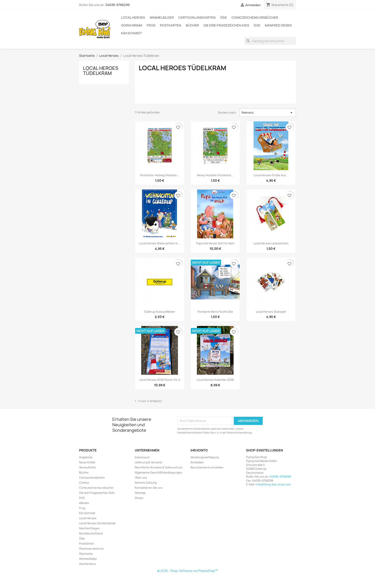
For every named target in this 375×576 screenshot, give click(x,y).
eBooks (84, 503)
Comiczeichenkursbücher (254, 17)
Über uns (141, 477)
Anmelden (197, 462)
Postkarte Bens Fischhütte (215, 311)
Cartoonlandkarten (197, 17)
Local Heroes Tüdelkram (100, 71)
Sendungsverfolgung (204, 457)
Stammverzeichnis (91, 548)
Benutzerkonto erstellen (207, 467)
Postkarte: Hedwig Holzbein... (159, 175)
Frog (151, 25)
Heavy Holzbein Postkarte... (215, 175)
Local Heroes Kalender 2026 (215, 380)
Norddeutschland (91, 533)
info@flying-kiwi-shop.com (273, 484)
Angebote (86, 457)
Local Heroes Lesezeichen (270, 243)
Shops (139, 498)
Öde (223, 17)
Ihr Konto (199, 450)
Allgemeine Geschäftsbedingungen (158, 472)
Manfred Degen (278, 25)
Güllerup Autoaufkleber (159, 311)
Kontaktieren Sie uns (149, 488)
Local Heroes (133, 17)
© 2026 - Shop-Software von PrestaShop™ (187, 571)
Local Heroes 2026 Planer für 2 (159, 380)
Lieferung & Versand (148, 462)
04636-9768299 (117, 5)
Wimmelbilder (162, 17)
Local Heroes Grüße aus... (271, 175)
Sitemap (140, 493)
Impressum (142, 457)
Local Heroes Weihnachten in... (159, 243)
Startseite (86, 554)
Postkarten (170, 25)
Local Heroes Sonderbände (97, 523)
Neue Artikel (87, 462)
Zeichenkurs (87, 564)
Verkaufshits (87, 467)
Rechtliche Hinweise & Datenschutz (158, 467)
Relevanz (268, 112)
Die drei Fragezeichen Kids (226, 25)
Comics (84, 482)
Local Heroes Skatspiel (271, 311)
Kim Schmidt (131, 33)
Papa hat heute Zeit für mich (215, 243)
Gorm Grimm (131, 25)
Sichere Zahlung (146, 482)
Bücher (192, 25)
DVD (257, 25)
